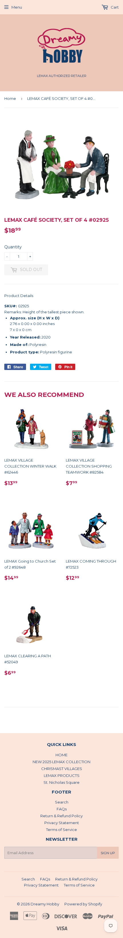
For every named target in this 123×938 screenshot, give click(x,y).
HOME (61, 755)
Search (61, 802)
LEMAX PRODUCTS (62, 775)
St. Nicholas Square (61, 782)
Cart (114, 7)
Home (10, 98)
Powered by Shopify (83, 904)
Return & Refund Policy (61, 816)
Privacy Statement (61, 822)
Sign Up (108, 853)
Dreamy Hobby (45, 904)
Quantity (13, 247)
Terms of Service (61, 829)
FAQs (62, 809)
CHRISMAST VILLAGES (61, 768)
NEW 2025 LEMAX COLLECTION (61, 761)
